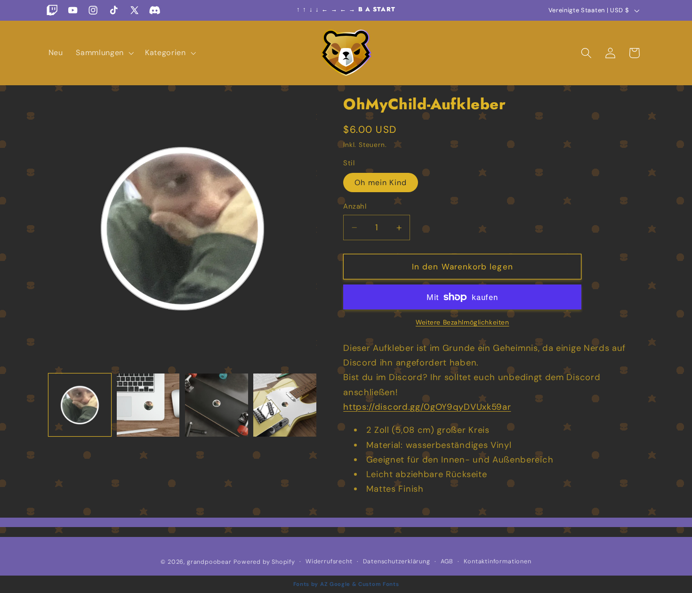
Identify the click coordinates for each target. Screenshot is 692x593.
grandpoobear (209, 561)
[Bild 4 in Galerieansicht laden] (284, 405)
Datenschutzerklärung (396, 561)
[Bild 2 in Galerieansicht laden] (148, 405)
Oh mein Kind (380, 182)
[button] (103, 52)
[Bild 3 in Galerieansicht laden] (216, 405)
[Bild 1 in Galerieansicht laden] (80, 405)
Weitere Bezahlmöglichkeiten (462, 322)
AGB (447, 561)
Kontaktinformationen (497, 561)
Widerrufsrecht (329, 561)
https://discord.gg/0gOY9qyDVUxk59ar (427, 407)
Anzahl (354, 206)
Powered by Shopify (264, 561)
